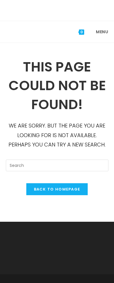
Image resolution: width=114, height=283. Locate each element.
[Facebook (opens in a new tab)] (53, 9)
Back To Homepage (57, 189)
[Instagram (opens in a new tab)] (61, 9)
